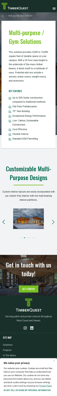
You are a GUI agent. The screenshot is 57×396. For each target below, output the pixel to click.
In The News (9, 355)
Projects (7, 350)
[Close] (54, 360)
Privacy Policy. (45, 386)
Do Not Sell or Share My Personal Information (27, 390)
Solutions (8, 344)
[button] (54, 8)
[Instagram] (25, 328)
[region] (28, 377)
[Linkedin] (32, 328)
